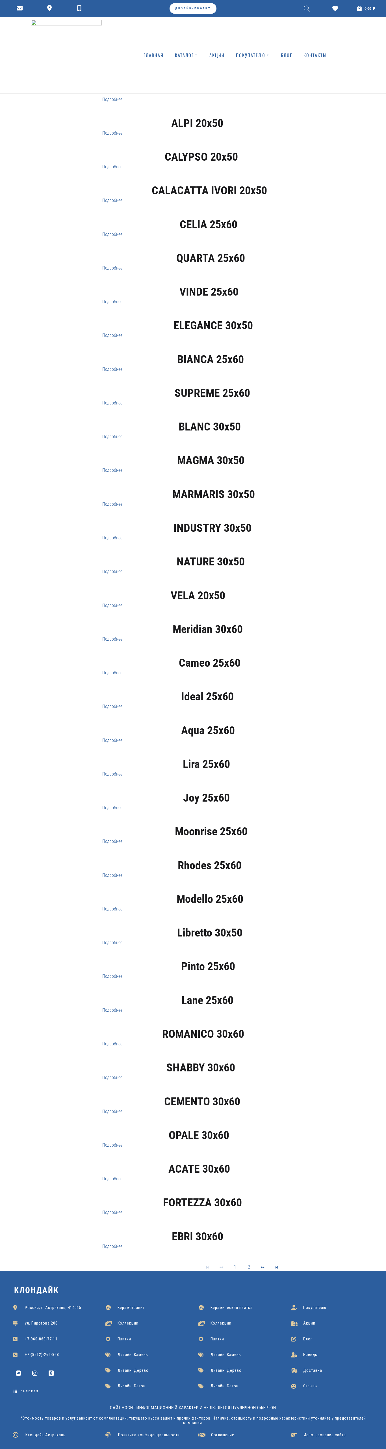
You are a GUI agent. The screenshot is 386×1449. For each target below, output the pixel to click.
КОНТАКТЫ (315, 55)
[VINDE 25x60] (209, 282)
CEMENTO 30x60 (202, 1101)
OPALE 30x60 (199, 1135)
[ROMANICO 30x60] (203, 1024)
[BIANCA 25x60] (210, 349)
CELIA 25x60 (208, 224)
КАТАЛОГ (184, 55)
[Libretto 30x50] (210, 923)
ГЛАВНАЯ (154, 55)
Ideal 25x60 (207, 696)
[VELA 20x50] (198, 585)
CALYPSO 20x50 (201, 156)
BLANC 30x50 (210, 426)
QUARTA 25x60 (210, 258)
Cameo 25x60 (209, 662)
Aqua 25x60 (208, 730)
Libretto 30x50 (209, 932)
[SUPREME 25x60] (212, 383)
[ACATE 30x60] (199, 1159)
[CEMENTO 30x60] (202, 1091)
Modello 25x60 (210, 899)
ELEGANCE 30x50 (213, 325)
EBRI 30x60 (197, 1236)
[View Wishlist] (336, 8)
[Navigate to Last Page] (276, 1267)
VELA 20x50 (198, 595)
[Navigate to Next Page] (262, 1267)
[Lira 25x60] (206, 754)
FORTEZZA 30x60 (202, 1202)
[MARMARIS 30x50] (214, 484)
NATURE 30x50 (211, 561)
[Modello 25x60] (210, 889)
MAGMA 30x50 (210, 460)
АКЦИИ (217, 55)
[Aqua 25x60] (208, 720)
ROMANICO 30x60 (203, 1034)
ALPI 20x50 (197, 123)
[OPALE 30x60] (199, 1125)
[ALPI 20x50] (197, 113)
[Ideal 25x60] (207, 687)
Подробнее (112, 99)
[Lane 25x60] (207, 990)
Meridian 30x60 (208, 629)
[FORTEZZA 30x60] (203, 1193)
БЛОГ (286, 55)
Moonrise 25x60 (211, 831)
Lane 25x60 (207, 1000)
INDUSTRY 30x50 (212, 528)
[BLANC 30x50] (210, 417)
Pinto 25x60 (208, 966)
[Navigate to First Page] (207, 1267)
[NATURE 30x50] (211, 552)
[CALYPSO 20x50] (201, 147)
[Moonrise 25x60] (211, 821)
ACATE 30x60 (199, 1168)
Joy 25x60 (206, 797)
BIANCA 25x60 (210, 359)
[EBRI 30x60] (197, 1226)
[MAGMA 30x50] (211, 450)
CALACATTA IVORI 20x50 (209, 190)
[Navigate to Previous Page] (221, 1267)
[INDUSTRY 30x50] (213, 518)
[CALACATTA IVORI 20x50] (209, 181)
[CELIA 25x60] (209, 214)
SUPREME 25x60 (212, 393)
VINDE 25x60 (208, 291)
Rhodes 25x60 (210, 865)
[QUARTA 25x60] (211, 248)
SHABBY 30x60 (200, 1067)
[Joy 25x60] (206, 788)
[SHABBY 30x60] (201, 1058)
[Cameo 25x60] (210, 653)
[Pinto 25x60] (208, 956)
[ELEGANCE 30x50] (213, 315)
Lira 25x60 (206, 764)
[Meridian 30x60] (208, 619)
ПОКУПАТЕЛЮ (250, 55)
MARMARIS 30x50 (213, 494)
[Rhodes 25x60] (210, 855)
